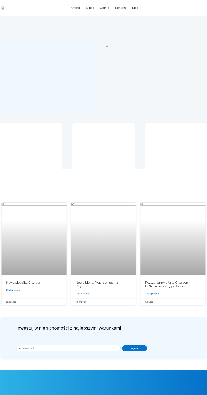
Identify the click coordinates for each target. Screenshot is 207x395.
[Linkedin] (176, 377)
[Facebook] (158, 377)
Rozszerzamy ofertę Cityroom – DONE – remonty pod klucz (168, 284)
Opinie (104, 8)
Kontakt (120, 8)
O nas (90, 8)
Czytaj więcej (13, 290)
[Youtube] (164, 377)
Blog (135, 8)
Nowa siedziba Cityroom (24, 282)
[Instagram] (170, 377)
